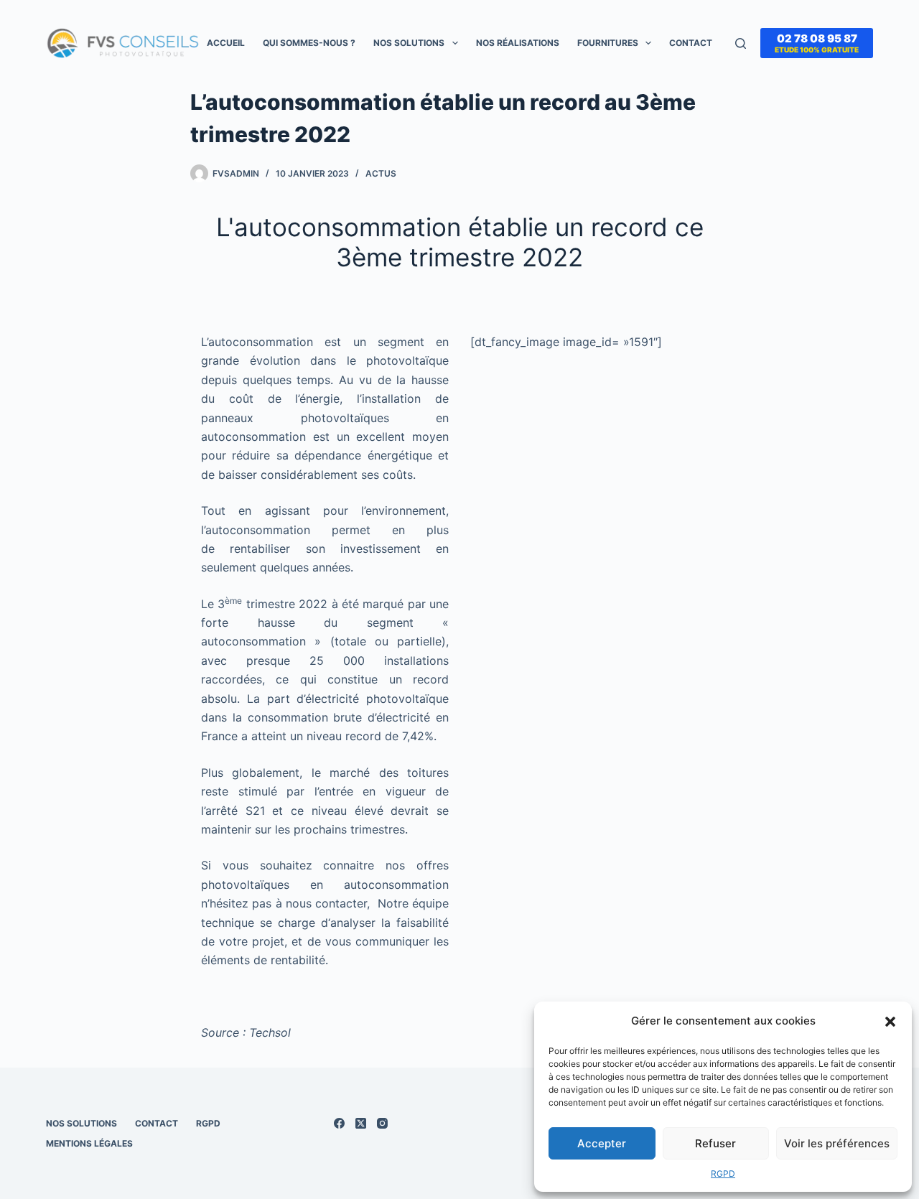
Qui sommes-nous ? (309, 42)
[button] (890, 1021)
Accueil (226, 42)
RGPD (723, 1173)
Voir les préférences (837, 1143)
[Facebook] (339, 1123)
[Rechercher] (740, 43)
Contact (690, 42)
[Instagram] (382, 1123)
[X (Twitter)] (360, 1123)
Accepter (601, 1143)
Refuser (715, 1143)
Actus (380, 173)
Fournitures (607, 42)
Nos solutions (408, 42)
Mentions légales (89, 1143)
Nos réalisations (517, 42)
